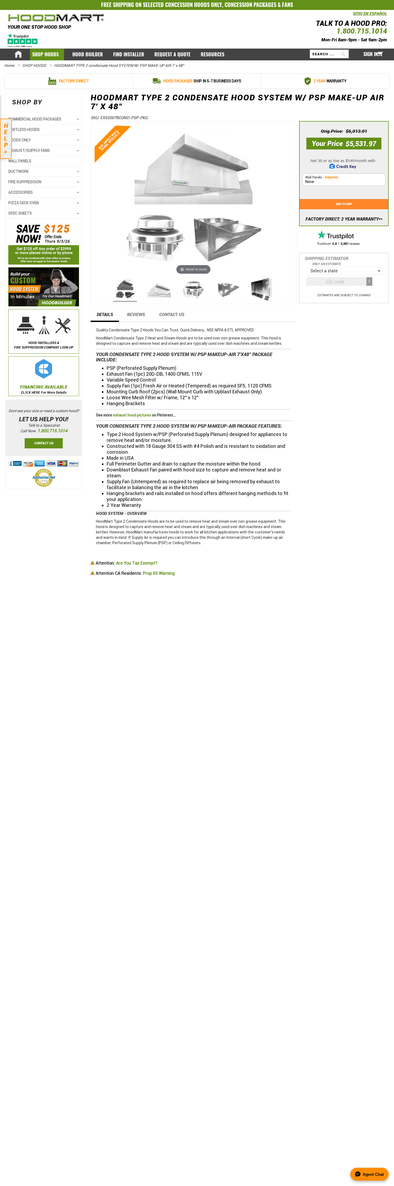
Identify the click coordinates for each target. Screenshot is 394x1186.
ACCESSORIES (20, 192)
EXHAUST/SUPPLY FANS (29, 150)
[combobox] (329, 54)
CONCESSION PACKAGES (250, 4)
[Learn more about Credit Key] (344, 162)
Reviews (136, 314)
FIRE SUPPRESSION (24, 182)
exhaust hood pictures (132, 415)
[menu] (197, 54)
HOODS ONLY (19, 140)
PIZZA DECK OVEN (23, 203)
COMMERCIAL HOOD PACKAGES (34, 119)
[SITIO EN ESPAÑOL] (351, 16)
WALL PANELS (19, 161)
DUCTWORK (18, 171)
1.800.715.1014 (361, 31)
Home (9, 65)
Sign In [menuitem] (370, 54)
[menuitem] (47, 54)
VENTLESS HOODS (24, 129)
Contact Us (171, 314)
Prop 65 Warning (135, 573)
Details (105, 314)
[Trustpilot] (23, 40)
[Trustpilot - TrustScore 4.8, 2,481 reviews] (344, 238)
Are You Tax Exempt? (126, 563)
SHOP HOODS (34, 65)
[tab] (105, 316)
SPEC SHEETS (20, 213)
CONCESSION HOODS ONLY (193, 4)
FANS (287, 4)
